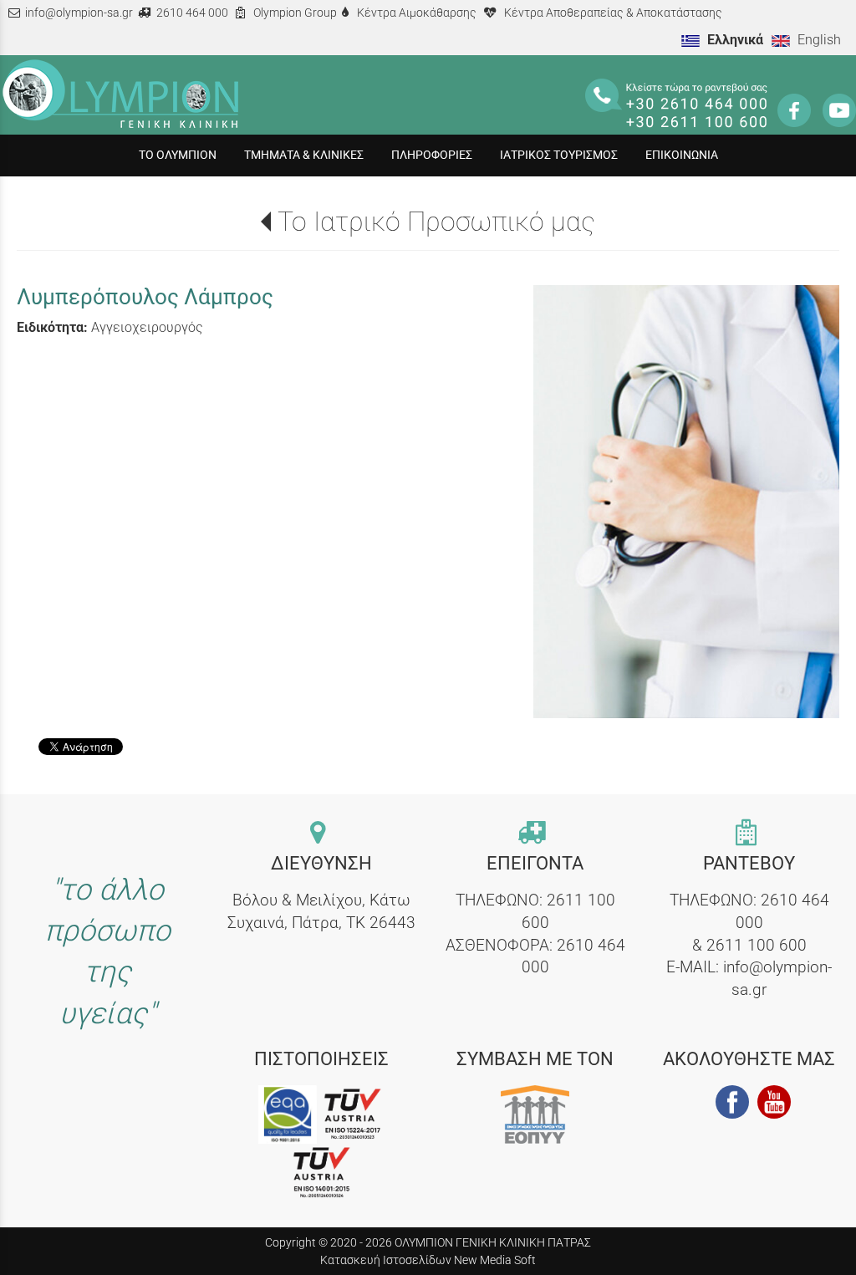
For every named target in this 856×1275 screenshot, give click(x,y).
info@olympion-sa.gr (79, 13)
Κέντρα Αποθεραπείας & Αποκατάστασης (613, 13)
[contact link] (321, 834)
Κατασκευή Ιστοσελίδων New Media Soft (428, 1260)
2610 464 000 (192, 13)
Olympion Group (295, 13)
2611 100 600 (756, 945)
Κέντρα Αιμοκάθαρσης (416, 13)
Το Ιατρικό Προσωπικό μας (436, 221)
